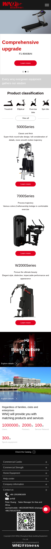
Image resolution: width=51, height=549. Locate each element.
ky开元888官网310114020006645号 (25, 543)
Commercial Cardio (25, 462)
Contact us (25, 490)
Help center (25, 478)
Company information (25, 484)
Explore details (7, 363)
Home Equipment (25, 473)
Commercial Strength (25, 467)
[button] (23, 71)
